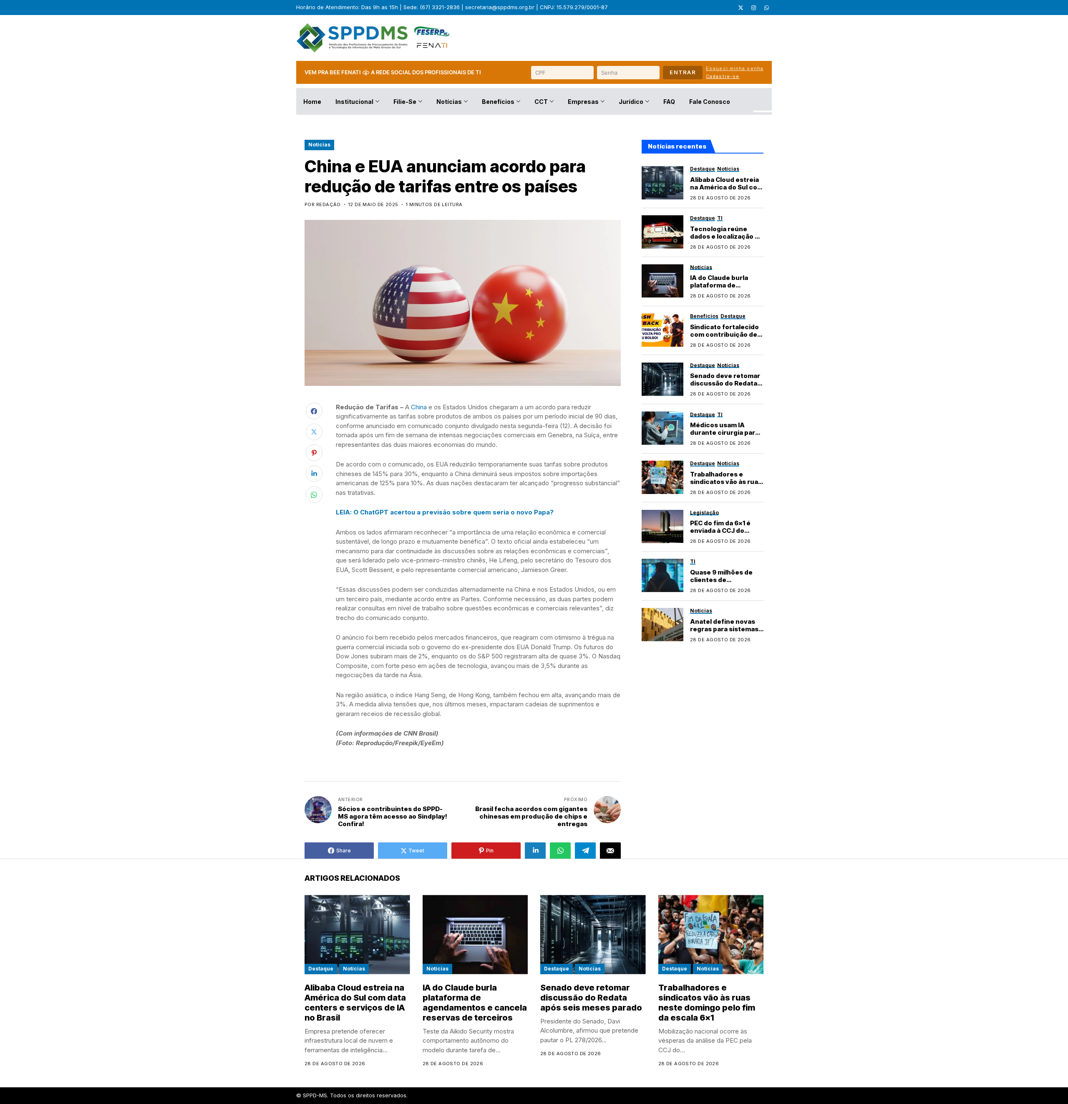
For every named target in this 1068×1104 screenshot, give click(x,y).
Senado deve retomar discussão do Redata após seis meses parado (725, 387)
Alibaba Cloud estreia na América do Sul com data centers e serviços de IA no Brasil (355, 1003)
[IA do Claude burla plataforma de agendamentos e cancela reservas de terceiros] (662, 280)
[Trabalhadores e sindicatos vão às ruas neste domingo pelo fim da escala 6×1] (662, 477)
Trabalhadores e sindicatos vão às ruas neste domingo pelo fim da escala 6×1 (726, 485)
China (419, 407)
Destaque (320, 968)
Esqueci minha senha (734, 68)
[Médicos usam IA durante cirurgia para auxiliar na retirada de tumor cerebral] (662, 428)
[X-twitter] (740, 7)
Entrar (683, 72)
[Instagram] (753, 7)
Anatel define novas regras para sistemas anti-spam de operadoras (724, 632)
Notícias (319, 144)
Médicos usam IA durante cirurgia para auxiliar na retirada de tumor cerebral (724, 436)
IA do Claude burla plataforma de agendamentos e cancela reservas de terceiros (475, 1003)
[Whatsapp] (766, 7)
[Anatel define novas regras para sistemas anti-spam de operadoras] (662, 624)
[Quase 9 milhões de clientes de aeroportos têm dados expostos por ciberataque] (662, 575)
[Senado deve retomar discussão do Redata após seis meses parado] (662, 379)
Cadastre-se (722, 76)
